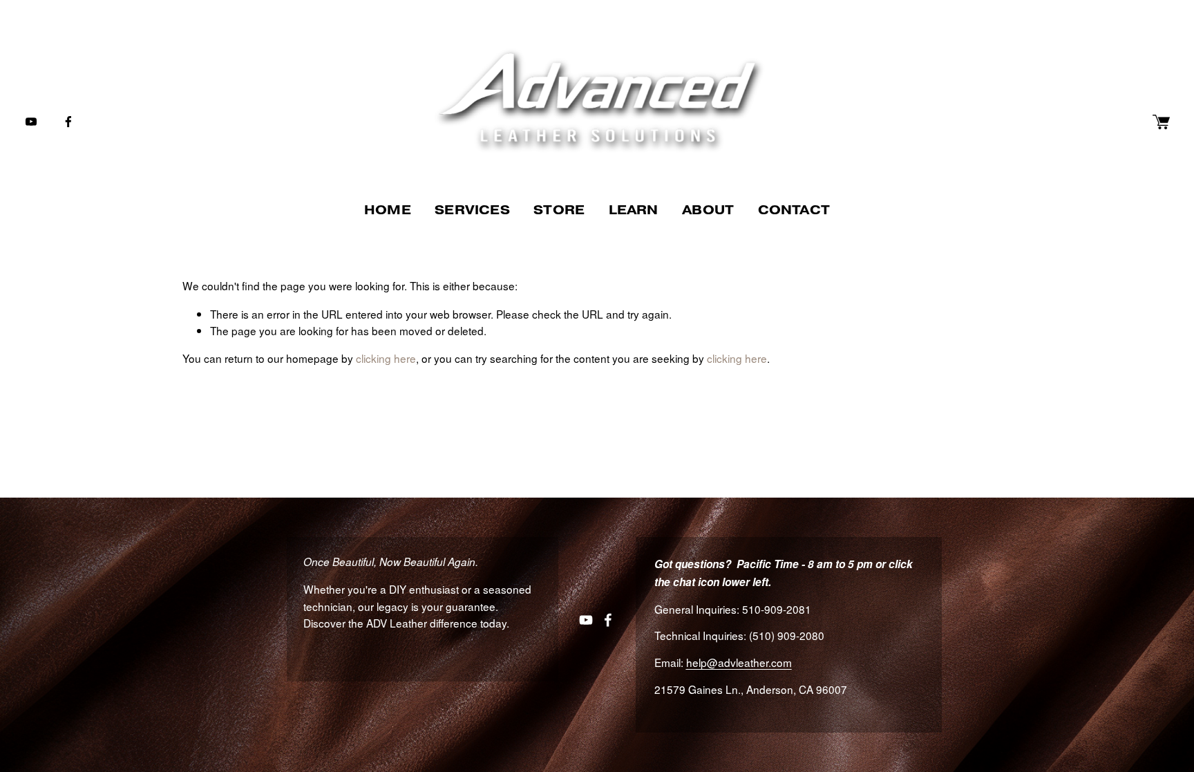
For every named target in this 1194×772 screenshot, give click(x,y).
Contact (794, 210)
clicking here (386, 358)
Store (559, 210)
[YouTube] (31, 122)
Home (387, 210)
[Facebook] (68, 122)
